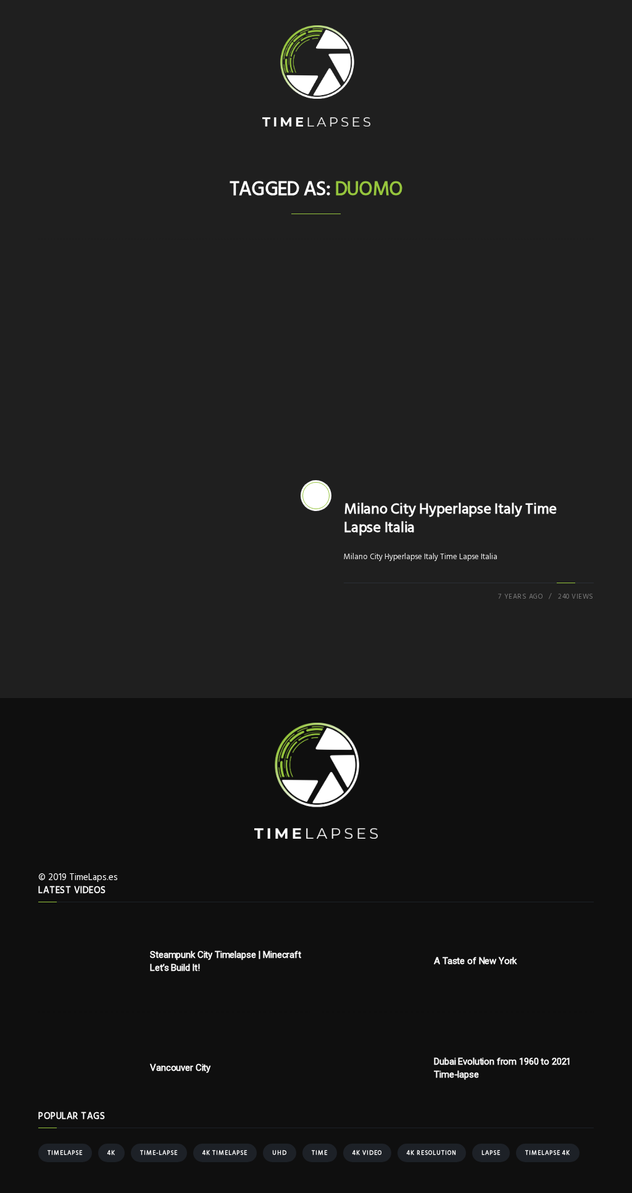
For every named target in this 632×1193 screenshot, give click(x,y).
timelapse (65, 1153)
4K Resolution (432, 1153)
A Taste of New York (475, 960)
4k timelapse (224, 1153)
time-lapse (159, 1153)
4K (111, 1153)
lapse (491, 1153)
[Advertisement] (316, 369)
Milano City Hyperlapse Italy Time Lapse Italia (450, 519)
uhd (279, 1153)
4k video (367, 1153)
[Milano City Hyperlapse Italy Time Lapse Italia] (316, 495)
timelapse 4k (547, 1153)
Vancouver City (180, 1067)
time (320, 1153)
